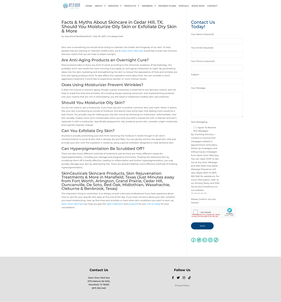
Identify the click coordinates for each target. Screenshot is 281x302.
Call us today (153, 204)
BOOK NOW (198, 6)
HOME (88, 6)
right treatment (114, 204)
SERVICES (113, 6)
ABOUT (98, 6)
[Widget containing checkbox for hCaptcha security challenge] (213, 212)
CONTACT (212, 6)
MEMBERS (147, 6)
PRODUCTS (130, 6)
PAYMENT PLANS (167, 6)
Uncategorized (115, 36)
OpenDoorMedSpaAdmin (78, 36)
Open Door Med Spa (132, 50)
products (133, 204)
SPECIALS (184, 6)
